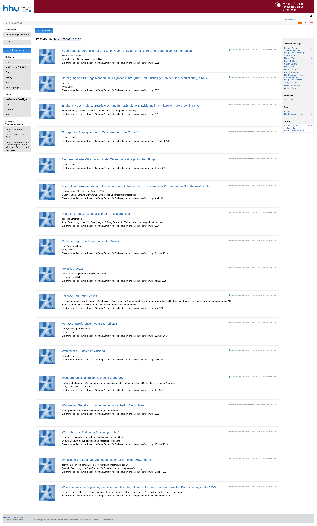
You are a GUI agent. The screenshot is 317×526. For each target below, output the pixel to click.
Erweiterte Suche (289, 19)
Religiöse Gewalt (73, 268)
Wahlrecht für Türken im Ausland (83, 351)
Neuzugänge (12, 87)
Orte (8, 104)
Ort (7, 72)
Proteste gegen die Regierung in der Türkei (90, 241)
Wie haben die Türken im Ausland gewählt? (90, 432)
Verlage (10, 109)
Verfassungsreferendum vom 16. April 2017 (90, 323)
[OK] (311, 16)
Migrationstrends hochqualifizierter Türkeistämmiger (96, 213)
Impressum (7, 517)
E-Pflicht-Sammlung (15, 23)
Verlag (9, 77)
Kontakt (97, 520)
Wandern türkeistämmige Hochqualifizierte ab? (92, 377)
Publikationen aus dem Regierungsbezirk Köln (15, 133)
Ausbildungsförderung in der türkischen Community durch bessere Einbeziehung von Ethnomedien (127, 50)
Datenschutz (18, 517)
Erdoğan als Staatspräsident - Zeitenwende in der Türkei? (100, 132)
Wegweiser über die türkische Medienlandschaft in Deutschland (103, 405)
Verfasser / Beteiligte (16, 67)
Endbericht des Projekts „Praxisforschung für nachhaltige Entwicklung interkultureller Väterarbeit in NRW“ (131, 105)
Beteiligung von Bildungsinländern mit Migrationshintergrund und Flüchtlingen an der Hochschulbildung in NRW (135, 78)
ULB (8, 42)
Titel (8, 62)
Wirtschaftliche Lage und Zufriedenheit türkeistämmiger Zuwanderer (106, 459)
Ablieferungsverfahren (17, 34)
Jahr (8, 82)
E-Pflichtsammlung (15, 50)
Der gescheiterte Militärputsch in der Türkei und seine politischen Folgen (109, 159)
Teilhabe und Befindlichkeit (79, 296)
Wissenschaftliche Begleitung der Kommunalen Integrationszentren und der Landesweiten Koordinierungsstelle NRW (139, 487)
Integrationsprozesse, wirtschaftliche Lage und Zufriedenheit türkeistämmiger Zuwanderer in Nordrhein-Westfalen (136, 186)
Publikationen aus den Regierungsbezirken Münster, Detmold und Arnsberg (17, 146)
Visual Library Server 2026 (17, 520)
